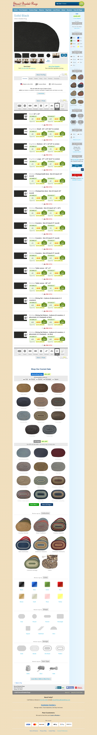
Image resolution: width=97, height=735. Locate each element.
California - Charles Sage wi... (24, 500)
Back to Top (18, 683)
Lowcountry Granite (24, 473)
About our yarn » (77, 139)
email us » (33, 68)
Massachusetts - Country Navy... (58, 500)
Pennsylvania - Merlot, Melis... (58, 487)
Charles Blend (58, 422)
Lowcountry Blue (23, 422)
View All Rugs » (47, 504)
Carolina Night (50, 436)
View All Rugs (78, 10)
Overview (25, 78)
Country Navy (23, 408)
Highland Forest (41, 422)
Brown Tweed (23, 394)
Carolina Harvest (58, 394)
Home (16, 10)
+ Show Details (41, 93)
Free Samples (23, 10)
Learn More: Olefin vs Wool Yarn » (41, 679)
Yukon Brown (41, 473)
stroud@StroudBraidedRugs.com (61, 700)
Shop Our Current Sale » (77, 692)
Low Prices (56, 10)
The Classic (40, 394)
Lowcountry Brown (23, 487)
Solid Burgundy (58, 459)
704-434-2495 (25, 68)
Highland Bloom (58, 408)
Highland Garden (40, 408)
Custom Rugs (33, 10)
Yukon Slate (58, 473)
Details (36, 78)
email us (79, 179)
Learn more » (77, 28)
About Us (67, 692)
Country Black (32, 436)
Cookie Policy (52, 730)
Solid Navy (41, 459)
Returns (41, 10)
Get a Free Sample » (54, 66)
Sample (31, 78)
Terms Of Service (34, 730)
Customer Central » (77, 151)
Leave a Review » (55, 715)
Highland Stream (40, 487)
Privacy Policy (43, 730)
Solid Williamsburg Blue (24, 459)
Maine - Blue (41, 500)
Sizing (40, 78)
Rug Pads (48, 10)
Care (45, 78)
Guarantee (56, 78)
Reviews (69, 10)
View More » (34, 504)
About (63, 10)
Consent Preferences (62, 730)
